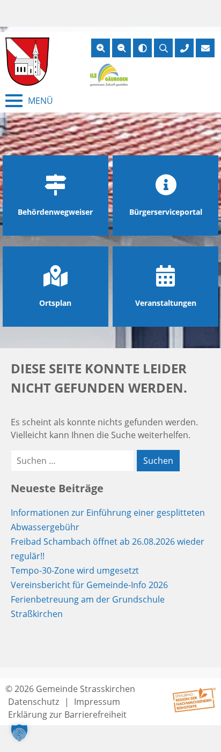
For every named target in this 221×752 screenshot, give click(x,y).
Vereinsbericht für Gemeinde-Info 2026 (89, 585)
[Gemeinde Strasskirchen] (27, 61)
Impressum (97, 702)
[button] (19, 732)
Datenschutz (33, 702)
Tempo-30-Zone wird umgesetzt (75, 570)
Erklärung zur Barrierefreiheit (67, 714)
